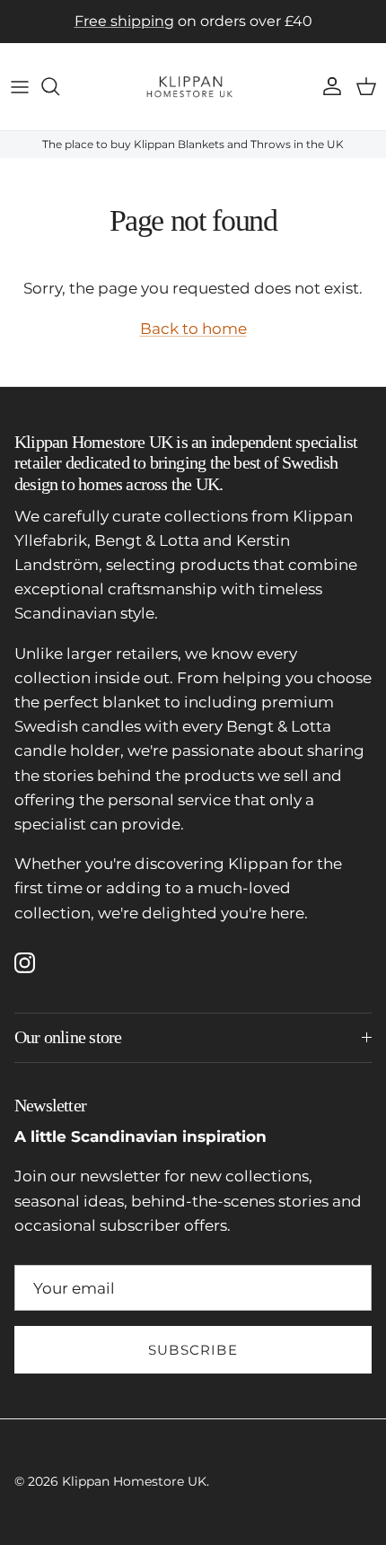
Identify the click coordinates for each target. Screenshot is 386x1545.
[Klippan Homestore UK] (193, 86)
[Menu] (19, 86)
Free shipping (124, 21)
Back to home (193, 329)
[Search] (59, 86)
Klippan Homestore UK (134, 1481)
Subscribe (193, 1349)
